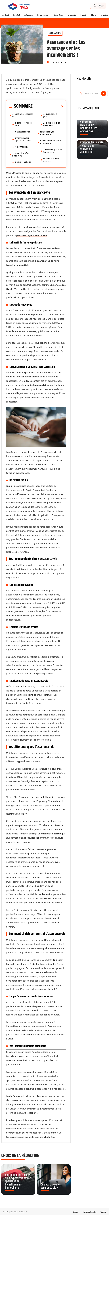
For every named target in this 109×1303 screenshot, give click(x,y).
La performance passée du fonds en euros (52, 151)
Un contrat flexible (21, 147)
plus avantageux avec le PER (31, 235)
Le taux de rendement (22, 131)
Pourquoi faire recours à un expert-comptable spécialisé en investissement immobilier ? (18, 1181)
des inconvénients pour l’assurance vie (44, 226)
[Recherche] (94, 6)
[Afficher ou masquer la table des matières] (48, 106)
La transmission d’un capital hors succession (23, 139)
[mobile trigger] (5, 6)
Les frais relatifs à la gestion (50, 115)
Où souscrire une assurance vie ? (50, 1186)
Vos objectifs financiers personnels (51, 160)
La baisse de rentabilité (23, 162)
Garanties (55, 33)
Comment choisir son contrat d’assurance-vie (50, 142)
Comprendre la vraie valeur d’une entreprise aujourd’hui (91, 147)
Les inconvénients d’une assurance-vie (21, 154)
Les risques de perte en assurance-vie (51, 124)
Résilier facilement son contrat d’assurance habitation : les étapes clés (90, 125)
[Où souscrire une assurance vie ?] (54, 1179)
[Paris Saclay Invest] (19, 6)
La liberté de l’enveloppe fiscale (23, 124)
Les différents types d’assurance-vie (47, 133)
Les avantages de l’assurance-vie (22, 115)
